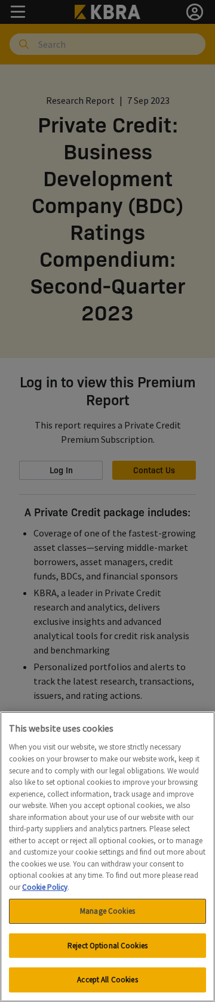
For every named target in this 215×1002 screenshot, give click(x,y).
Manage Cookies (107, 911)
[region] (107, 856)
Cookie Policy (44, 887)
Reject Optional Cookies (107, 946)
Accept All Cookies (107, 980)
